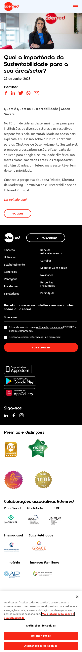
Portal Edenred (46, 237)
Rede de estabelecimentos (51, 251)
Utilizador (10, 257)
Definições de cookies (41, 625)
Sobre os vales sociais (53, 267)
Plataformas (11, 286)
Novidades (46, 275)
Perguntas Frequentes (47, 284)
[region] (41, 621)
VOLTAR (17, 213)
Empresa (9, 250)
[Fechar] (77, 596)
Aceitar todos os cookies (41, 645)
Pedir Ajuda (47, 293)
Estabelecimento (14, 264)
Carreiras (46, 260)
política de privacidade (49, 327)
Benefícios (10, 271)
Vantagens (10, 279)
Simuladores (11, 293)
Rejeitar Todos (41, 635)
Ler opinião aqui (15, 199)
